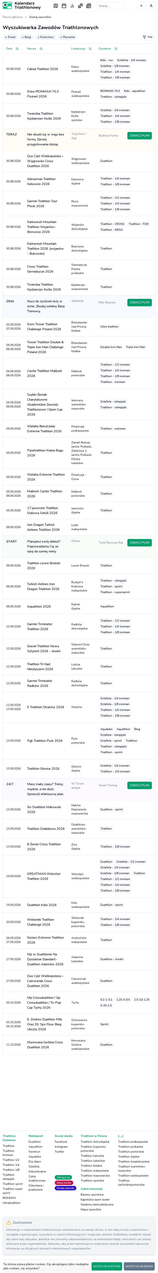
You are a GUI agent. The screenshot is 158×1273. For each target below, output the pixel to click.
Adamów (77, 959)
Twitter (59, 1152)
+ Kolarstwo (46, 37)
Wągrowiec (80, 161)
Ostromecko (79, 1024)
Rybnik (75, 606)
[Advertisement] (79, 1090)
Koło (80, 905)
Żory (75, 847)
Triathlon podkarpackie (133, 1142)
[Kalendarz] (64, 5)
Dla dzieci (35, 1162)
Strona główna (12, 17)
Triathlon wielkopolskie (133, 1176)
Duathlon (35, 1142)
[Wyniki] (72, 5)
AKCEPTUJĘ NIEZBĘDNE (139, 1266)
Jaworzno (77, 510)
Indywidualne (37, 1171)
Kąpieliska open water (95, 1200)
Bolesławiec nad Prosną (79, 327)
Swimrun (34, 1152)
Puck (78, 741)
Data (9, 49)
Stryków (76, 707)
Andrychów (79, 940)
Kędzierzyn (79, 287)
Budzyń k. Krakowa (79, 586)
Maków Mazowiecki (79, 809)
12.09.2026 (13, 626)
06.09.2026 (13, 527)
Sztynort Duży (80, 648)
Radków (79, 626)
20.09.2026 (13, 922)
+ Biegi (26, 37)
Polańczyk (80, 429)
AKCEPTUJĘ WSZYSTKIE (107, 1266)
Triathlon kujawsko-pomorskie (94, 1149)
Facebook (61, 1142)
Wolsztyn (80, 876)
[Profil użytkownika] (151, 6)
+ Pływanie (67, 37)
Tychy (75, 1003)
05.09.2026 (13, 429)
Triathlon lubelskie (93, 1161)
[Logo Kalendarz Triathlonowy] (22, 6)
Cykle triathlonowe (37, 1178)
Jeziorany (79, 404)
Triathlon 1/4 (11, 1165)
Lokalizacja (78, 49)
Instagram (61, 1147)
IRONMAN (9, 1198)
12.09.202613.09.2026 (13, 707)
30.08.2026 (13, 69)
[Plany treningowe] (80, 5)
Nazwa (31, 49)
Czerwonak (80, 981)
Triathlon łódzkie (91, 1166)
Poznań (80, 94)
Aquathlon (35, 1147)
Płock (79, 204)
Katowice (77, 181)
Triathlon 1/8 (11, 1170)
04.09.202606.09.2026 (13, 347)
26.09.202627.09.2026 (13, 940)
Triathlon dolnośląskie (95, 1142)
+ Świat (10, 37)
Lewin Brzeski (80, 566)
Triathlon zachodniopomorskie (131, 1183)
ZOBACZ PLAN (139, 136)
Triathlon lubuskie (92, 1156)
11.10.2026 (13, 1045)
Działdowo (79, 829)
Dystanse (105, 49)
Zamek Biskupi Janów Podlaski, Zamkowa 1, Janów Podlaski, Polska (81, 453)
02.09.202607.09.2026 (13, 327)
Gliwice (76, 769)
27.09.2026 (13, 959)
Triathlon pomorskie (131, 1152)
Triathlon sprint (13, 1184)
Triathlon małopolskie (95, 1171)
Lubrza (76, 667)
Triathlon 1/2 (11, 1160)
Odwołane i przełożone (36, 1188)
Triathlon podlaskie (130, 1147)
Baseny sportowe (92, 1195)
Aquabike (35, 1157)
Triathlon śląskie (128, 1157)
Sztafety (34, 1166)
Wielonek (78, 922)
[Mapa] (55, 5)
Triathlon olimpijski (8, 1177)
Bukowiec (79, 249)
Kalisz (80, 69)
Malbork (78, 373)
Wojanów (79, 227)
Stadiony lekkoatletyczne (97, 1204)
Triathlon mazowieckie (95, 1176)
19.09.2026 (13, 876)
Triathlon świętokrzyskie (134, 1162)
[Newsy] (88, 5)
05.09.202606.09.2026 (13, 494)
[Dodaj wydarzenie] (141, 6)
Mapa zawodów (91, 1209)
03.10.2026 (13, 1003)
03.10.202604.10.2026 (13, 1024)
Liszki (79, 527)
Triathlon (8, 1146)
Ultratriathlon (11, 1203)
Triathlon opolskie (92, 1181)
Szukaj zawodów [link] (40, 17)
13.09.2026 (13, 741)
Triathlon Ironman (8, 1153)
